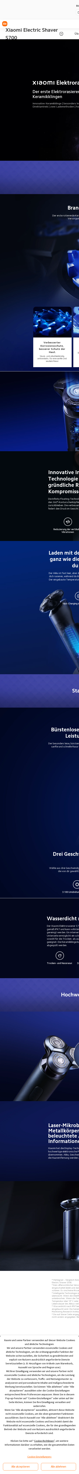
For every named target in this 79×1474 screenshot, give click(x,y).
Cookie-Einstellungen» (39, 1456)
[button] (61, 33)
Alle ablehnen (58, 1466)
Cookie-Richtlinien (44, 1440)
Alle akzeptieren (20, 1466)
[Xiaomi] (4, 23)
